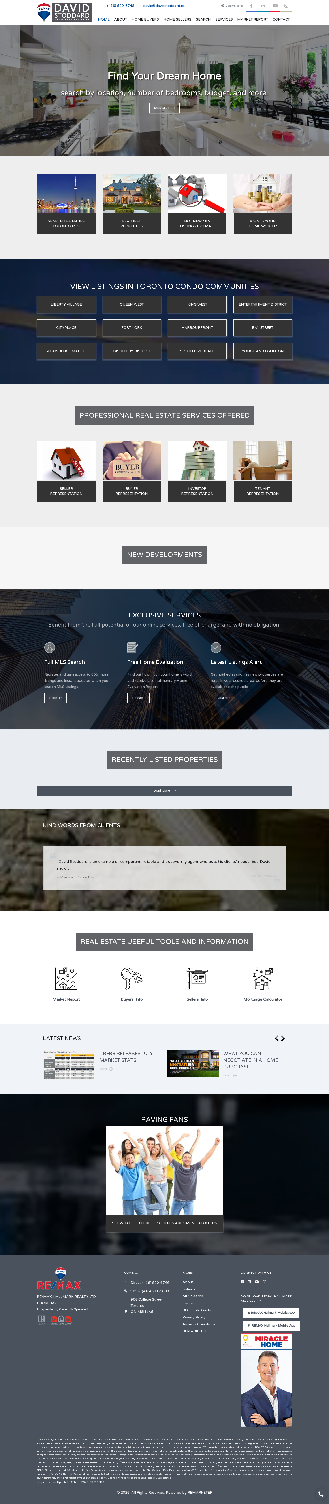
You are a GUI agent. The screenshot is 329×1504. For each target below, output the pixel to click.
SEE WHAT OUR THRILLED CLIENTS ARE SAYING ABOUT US (164, 1223)
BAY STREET (262, 327)
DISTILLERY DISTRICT (131, 351)
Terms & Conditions (198, 1324)
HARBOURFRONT (197, 327)
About (120, 19)
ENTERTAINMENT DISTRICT (263, 304)
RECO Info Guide (196, 1310)
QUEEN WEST (132, 304)
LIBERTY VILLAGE (66, 304)
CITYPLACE (66, 327)
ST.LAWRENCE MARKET (66, 351)
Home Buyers (145, 19)
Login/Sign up (235, 5)
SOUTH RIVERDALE (197, 351)
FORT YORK (131, 327)
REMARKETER (194, 1331)
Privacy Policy (194, 1317)
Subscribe (223, 698)
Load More (162, 790)
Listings (188, 1289)
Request (138, 698)
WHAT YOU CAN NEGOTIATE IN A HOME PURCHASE (250, 1060)
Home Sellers (177, 19)
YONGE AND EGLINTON (263, 351)
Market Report (252, 19)
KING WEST (197, 304)
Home (104, 19)
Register (55, 698)
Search (203, 19)
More (104, 1069)
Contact (281, 19)
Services (224, 19)
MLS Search (192, 1296)
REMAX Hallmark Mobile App (272, 1312)
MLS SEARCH (164, 108)
